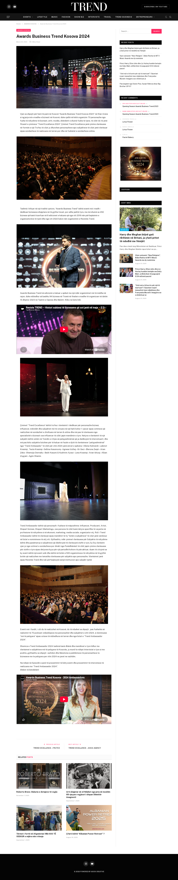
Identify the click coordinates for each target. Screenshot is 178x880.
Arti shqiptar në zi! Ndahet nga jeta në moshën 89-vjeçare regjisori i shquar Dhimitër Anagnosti (88, 794)
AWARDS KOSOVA (23, 30)
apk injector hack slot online (133, 103)
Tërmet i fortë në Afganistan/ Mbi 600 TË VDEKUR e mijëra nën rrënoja (36, 835)
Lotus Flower (127, 122)
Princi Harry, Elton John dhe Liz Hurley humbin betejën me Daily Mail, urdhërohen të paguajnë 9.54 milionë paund (140, 66)
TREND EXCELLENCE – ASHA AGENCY (84, 748)
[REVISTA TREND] (89, 6)
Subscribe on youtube (155, 7)
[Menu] (8, 17)
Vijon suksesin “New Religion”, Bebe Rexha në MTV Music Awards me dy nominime (147, 257)
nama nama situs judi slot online (134, 111)
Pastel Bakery (128, 137)
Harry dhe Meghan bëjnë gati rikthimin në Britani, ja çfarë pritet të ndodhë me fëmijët (139, 238)
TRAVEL (107, 17)
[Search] (170, 17)
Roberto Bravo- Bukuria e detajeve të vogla (36, 792)
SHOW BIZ (79, 17)
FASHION (66, 17)
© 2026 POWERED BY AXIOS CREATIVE (89, 871)
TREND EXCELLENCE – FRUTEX (46, 748)
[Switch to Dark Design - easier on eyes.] (166, 17)
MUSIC (54, 17)
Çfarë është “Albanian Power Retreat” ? (85, 834)
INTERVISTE (94, 17)
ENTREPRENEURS (144, 17)
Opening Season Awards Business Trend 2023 (140, 106)
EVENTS (27, 17)
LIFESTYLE (42, 17)
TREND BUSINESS (123, 17)
